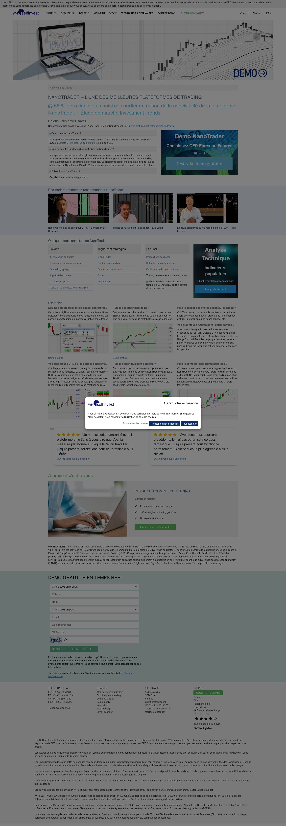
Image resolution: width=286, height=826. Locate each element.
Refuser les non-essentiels (165, 423)
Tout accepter (189, 423)
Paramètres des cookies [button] (135, 423)
